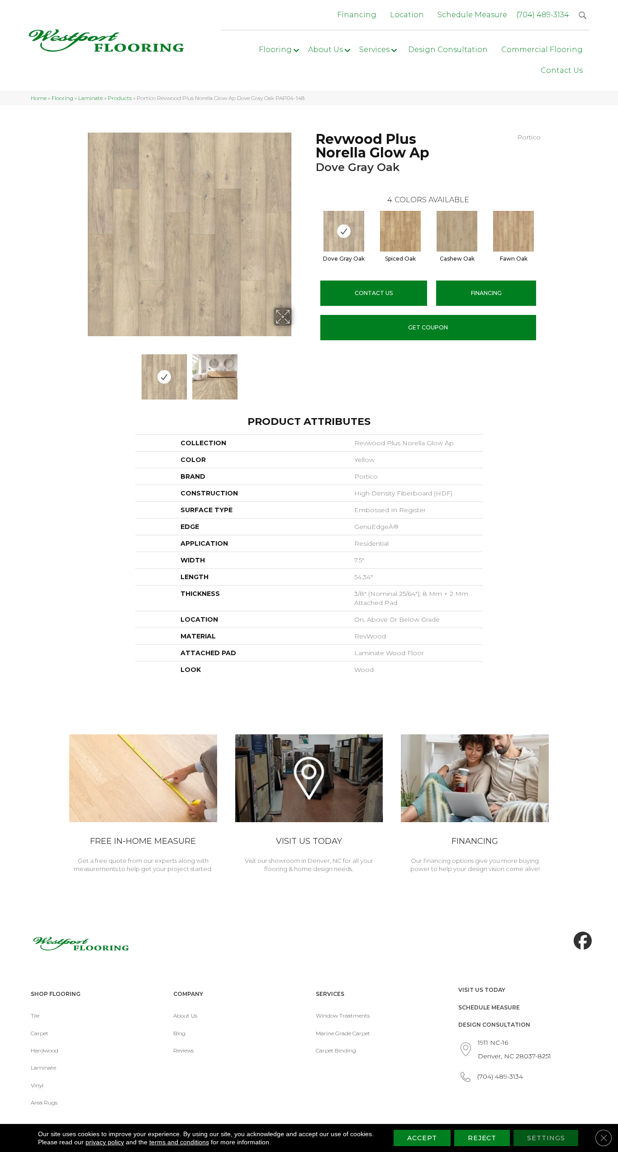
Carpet (39, 1033)
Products (120, 98)
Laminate (90, 98)
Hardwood (44, 1050)
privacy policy (105, 1142)
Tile (35, 1015)
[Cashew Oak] (457, 231)
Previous (81, 372)
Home (39, 98)
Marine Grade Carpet (343, 1033)
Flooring (62, 98)
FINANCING (486, 293)
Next (297, 372)
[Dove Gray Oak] (343, 231)
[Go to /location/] (309, 805)
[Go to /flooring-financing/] (475, 805)
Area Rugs (44, 1102)
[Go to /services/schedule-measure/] (143, 805)
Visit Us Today (481, 989)
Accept (422, 1138)
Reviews (183, 1050)
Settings (546, 1138)
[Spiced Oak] (400, 231)
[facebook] (580, 941)
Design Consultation (494, 1024)
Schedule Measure (489, 1007)
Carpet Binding (336, 1050)
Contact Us (374, 293)
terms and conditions (179, 1142)
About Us (185, 1015)
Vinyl (37, 1085)
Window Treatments (343, 1015)
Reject (482, 1138)
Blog (179, 1033)
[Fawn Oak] (513, 231)
